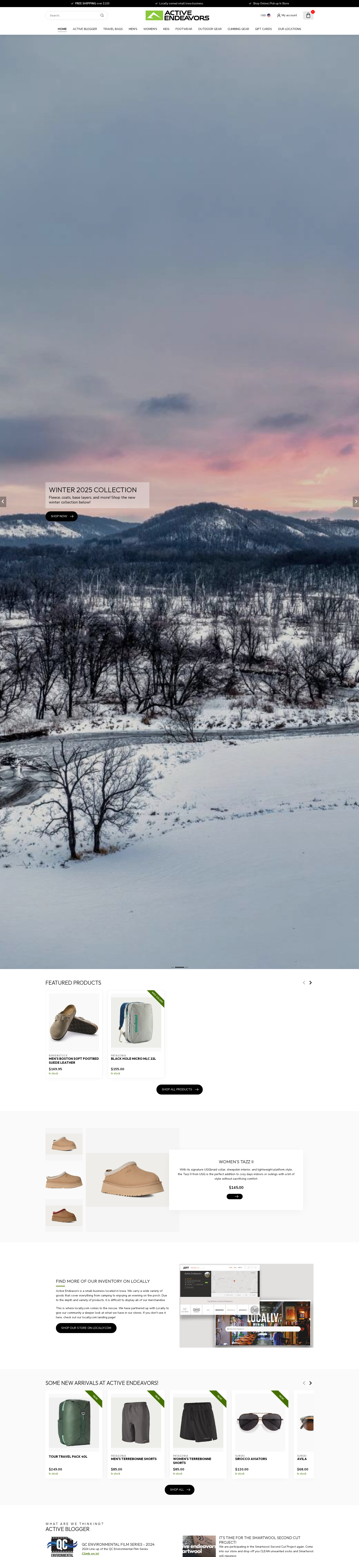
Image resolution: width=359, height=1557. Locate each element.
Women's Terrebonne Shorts (192, 1461)
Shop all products (177, 1089)
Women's (150, 29)
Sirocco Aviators (251, 1459)
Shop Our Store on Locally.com (86, 1328)
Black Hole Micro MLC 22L (133, 1059)
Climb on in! (90, 1554)
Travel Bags (113, 29)
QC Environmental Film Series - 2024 (118, 1544)
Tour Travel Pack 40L (68, 1457)
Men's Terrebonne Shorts (134, 1459)
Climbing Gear (238, 29)
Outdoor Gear (210, 29)
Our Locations (289, 29)
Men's (133, 29)
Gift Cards (263, 29)
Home (62, 29)
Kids (166, 29)
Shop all (177, 1490)
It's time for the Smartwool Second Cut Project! (259, 1540)
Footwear (184, 29)
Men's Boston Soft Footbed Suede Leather (74, 1060)
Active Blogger (85, 29)
